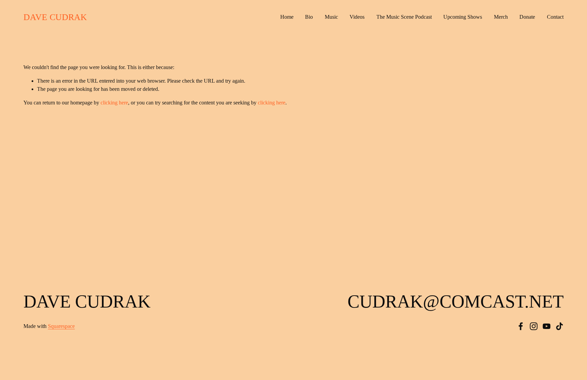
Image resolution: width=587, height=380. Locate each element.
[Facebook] (521, 326)
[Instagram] (534, 326)
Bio (309, 17)
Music (331, 17)
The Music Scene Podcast (404, 17)
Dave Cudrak (55, 17)
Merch (501, 17)
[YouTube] (546, 326)
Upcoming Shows (462, 17)
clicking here (114, 102)
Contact (555, 17)
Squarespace (61, 326)
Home (287, 17)
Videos (357, 17)
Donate (527, 17)
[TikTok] (559, 326)
